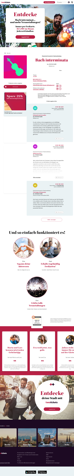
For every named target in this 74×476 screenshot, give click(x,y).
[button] (58, 2)
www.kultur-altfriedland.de (39, 89)
